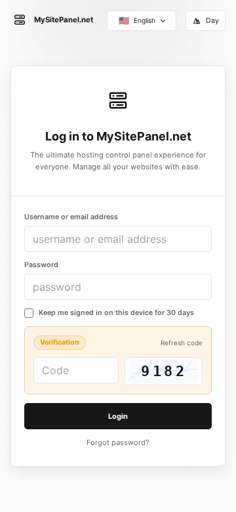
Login (118, 416)
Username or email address (71, 217)
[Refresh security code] (164, 371)
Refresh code (182, 343)
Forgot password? (118, 442)
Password (41, 265)
